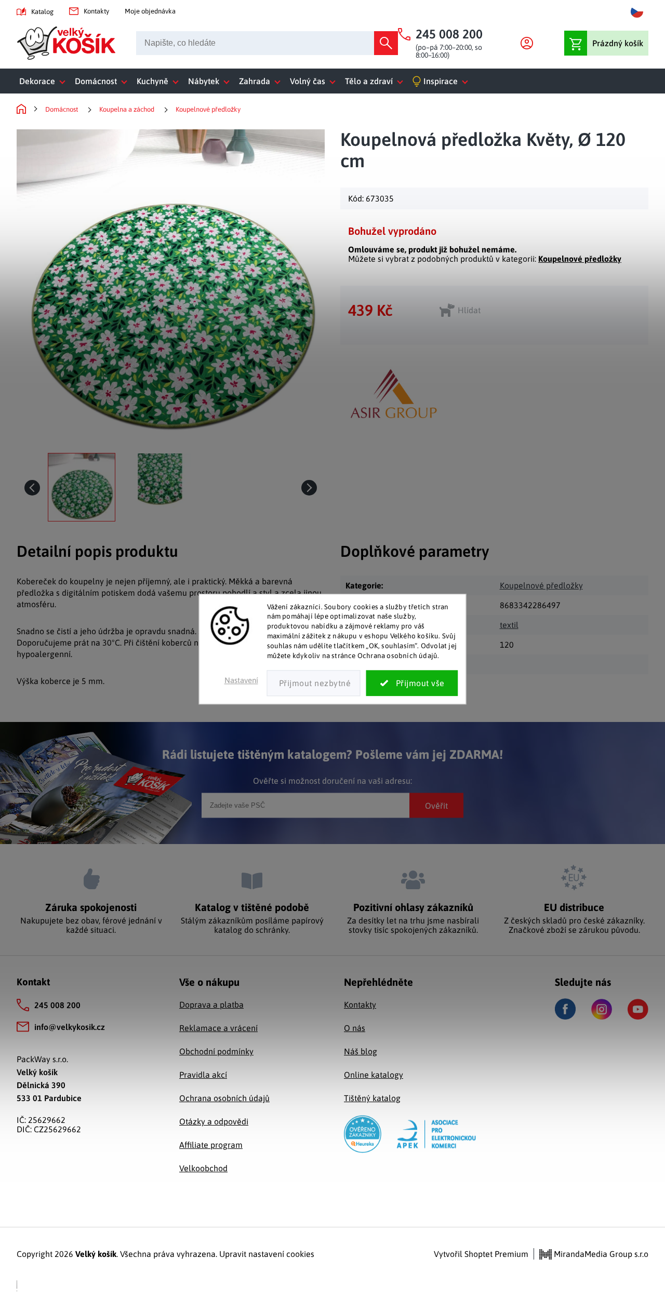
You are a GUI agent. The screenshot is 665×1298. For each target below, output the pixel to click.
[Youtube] (638, 1009)
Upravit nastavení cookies (266, 1254)
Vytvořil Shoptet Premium (481, 1254)
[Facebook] (565, 1009)
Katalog (42, 12)
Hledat (386, 43)
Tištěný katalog (372, 1098)
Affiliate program (211, 1144)
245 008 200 (57, 1005)
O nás (354, 1028)
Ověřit (436, 805)
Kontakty (96, 11)
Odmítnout (314, 683)
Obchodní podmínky (216, 1051)
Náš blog (360, 1051)
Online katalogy (373, 1074)
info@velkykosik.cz (69, 1027)
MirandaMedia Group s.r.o (600, 1254)
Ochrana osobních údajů (224, 1098)
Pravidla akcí (203, 1074)
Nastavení (241, 680)
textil (509, 625)
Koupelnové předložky (579, 258)
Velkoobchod (203, 1168)
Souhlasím (412, 683)
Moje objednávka (150, 11)
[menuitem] (44, 81)
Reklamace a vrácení (218, 1028)
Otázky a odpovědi (213, 1121)
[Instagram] (601, 1009)
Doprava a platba (211, 1004)
